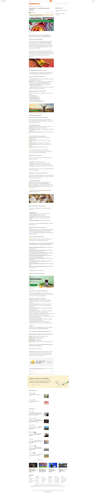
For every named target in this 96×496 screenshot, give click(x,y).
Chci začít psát (64, 3)
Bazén (37, 485)
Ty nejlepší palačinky (50, 477)
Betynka (30, 411)
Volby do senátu (30, 481)
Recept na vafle (50, 481)
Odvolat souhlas (61, 490)
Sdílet (51, 12)
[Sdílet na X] (53, 371)
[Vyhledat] (51, 1)
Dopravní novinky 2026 (63, 479)
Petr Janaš (32, 432)
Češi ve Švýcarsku (57, 480)
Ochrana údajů (52, 490)
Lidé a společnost (32, 419)
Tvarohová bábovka (50, 480)
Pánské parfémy (63, 486)
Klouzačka (50, 485)
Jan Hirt (36, 479)
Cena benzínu (52, 484)
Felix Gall (36, 481)
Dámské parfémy (46, 486)
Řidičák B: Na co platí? (63, 480)
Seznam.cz (33, 490)
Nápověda (45, 490)
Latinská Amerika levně (57, 481)
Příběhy (30, 413)
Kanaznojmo (33, 12)
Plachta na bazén (41, 485)
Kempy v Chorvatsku (57, 477)
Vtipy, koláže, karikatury (33, 426)
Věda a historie (31, 447)
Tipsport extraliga (44, 479)
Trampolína (44, 485)
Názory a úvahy (31, 433)
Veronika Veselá (31, 418)
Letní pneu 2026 (63, 477)
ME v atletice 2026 (44, 480)
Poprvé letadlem (56, 478)
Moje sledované (57, 3)
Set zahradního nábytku (54, 485)
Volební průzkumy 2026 (31, 478)
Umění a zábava (32, 440)
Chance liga (43, 477)
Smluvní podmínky (41, 490)
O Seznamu (36, 490)
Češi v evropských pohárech (57, 484)
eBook (48, 12)
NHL (42, 482)
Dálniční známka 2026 (63, 478)
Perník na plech (50, 482)
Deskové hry (53, 486)
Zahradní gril (58, 485)
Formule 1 (43, 481)
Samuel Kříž (31, 425)
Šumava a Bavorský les (57, 479)
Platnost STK (62, 482)
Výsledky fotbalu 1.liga (44, 478)
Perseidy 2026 (48, 484)
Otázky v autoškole (63, 481)
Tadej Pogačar (37, 480)
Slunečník (47, 485)
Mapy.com (41, 484)
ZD (43, 273)
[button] (41, 24)
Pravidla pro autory (56, 490)
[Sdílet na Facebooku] (52, 371)
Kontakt (48, 490)
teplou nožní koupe (42, 190)
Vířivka (61, 485)
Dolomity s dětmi (56, 482)
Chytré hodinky (59, 486)
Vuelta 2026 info (37, 477)
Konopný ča (33, 187)
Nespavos (50, 186)
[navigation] (1, 1)
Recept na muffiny (50, 478)
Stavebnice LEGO (42, 486)
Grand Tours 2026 (37, 482)
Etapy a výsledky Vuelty (37, 478)
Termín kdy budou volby (31, 480)
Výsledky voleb (30, 479)
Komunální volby (31, 482)
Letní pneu (50, 486)
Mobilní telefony (38, 486)
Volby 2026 (30, 477)
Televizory (56, 486)
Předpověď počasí (44, 484)
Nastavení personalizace (48, 491)
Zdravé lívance (49, 479)
